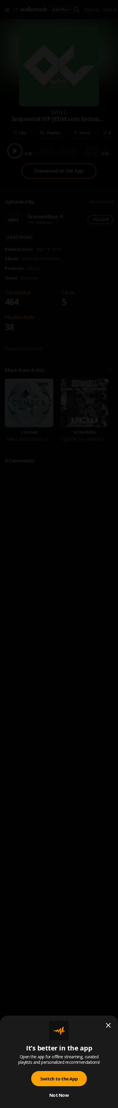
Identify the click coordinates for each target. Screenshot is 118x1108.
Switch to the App (59, 1079)
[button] (59, 554)
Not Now (59, 1095)
